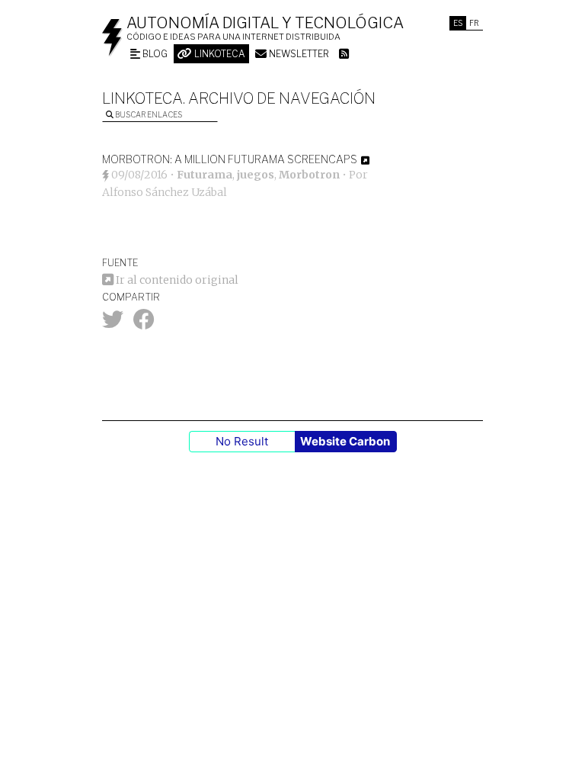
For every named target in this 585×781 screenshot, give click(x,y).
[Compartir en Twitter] (112, 323)
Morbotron (309, 175)
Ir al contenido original (175, 280)
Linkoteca (218, 53)
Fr (474, 22)
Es (457, 22)
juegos (255, 175)
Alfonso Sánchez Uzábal (164, 192)
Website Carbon (345, 441)
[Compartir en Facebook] (144, 323)
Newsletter (298, 53)
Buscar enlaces (147, 114)
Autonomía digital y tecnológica (265, 23)
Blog (154, 53)
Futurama (204, 175)
